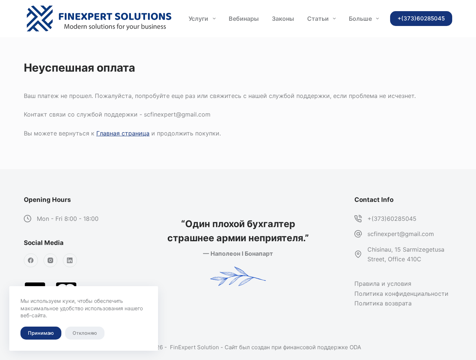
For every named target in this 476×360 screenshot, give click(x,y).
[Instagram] (51, 260)
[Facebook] (31, 260)
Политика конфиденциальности (401, 293)
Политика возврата (383, 303)
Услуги (198, 18)
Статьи (318, 18)
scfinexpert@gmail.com (400, 234)
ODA (355, 347)
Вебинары (244, 18)
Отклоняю (85, 333)
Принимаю (41, 333)
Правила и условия (382, 283)
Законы (283, 18)
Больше (360, 18)
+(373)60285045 (391, 218)
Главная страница (122, 133)
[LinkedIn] (70, 260)
